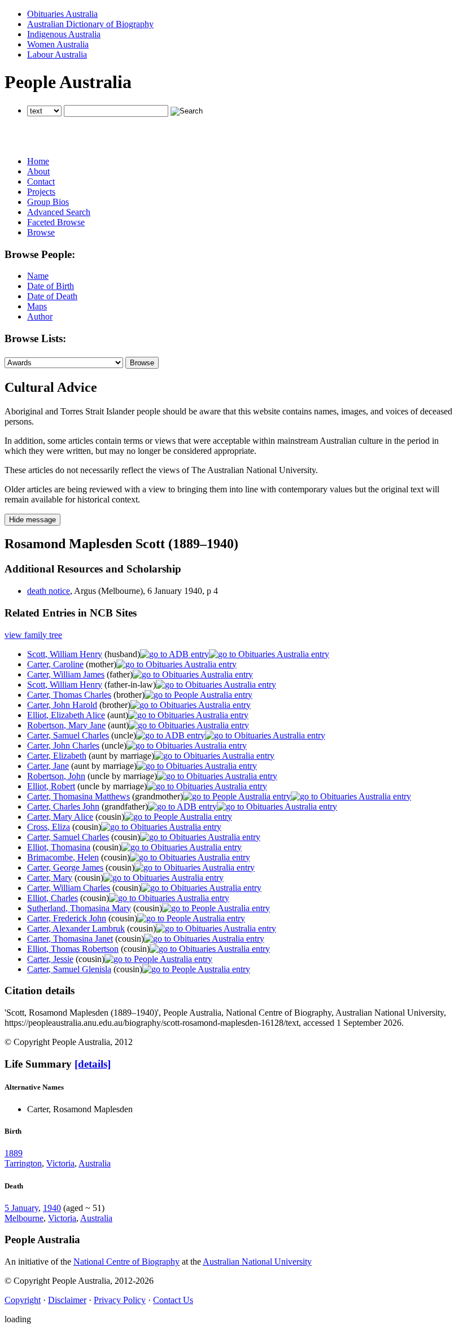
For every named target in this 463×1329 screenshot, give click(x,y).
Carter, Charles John (63, 806)
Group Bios (48, 202)
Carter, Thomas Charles (69, 695)
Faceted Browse (56, 222)
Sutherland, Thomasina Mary (79, 908)
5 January (21, 1208)
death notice (48, 591)
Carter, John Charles (63, 745)
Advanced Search (58, 212)
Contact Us (173, 1300)
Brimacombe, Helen (63, 857)
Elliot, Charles (52, 898)
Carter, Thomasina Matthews (78, 796)
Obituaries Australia (62, 14)
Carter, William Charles (68, 888)
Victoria (60, 1163)
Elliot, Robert (51, 786)
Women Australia (58, 44)
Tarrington (23, 1163)
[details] (93, 1064)
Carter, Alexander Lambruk (76, 928)
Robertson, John (56, 776)
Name (38, 276)
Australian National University (257, 1261)
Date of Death (52, 296)
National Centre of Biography (126, 1261)
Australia (94, 1163)
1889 (14, 1153)
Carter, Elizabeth (56, 755)
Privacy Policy (120, 1300)
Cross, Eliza (48, 827)
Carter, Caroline (55, 664)
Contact (41, 181)
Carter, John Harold (62, 705)
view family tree (33, 635)
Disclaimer (67, 1300)
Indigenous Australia (64, 34)
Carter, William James (65, 674)
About (38, 171)
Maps (37, 306)
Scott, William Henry (64, 654)
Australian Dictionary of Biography (90, 24)
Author (40, 316)
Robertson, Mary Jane (66, 725)
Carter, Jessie (50, 959)
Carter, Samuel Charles (68, 735)
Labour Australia (57, 54)
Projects (41, 191)
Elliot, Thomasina (58, 847)
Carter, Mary (49, 877)
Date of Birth (50, 286)
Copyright (23, 1300)
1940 (52, 1208)
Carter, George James (65, 867)
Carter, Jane (48, 766)
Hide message (32, 519)
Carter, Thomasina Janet (70, 938)
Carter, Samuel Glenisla (69, 969)
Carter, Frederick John (66, 918)
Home (38, 161)
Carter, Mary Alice (60, 816)
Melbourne (24, 1218)
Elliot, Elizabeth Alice (66, 715)
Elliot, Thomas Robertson (73, 949)
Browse (41, 232)
